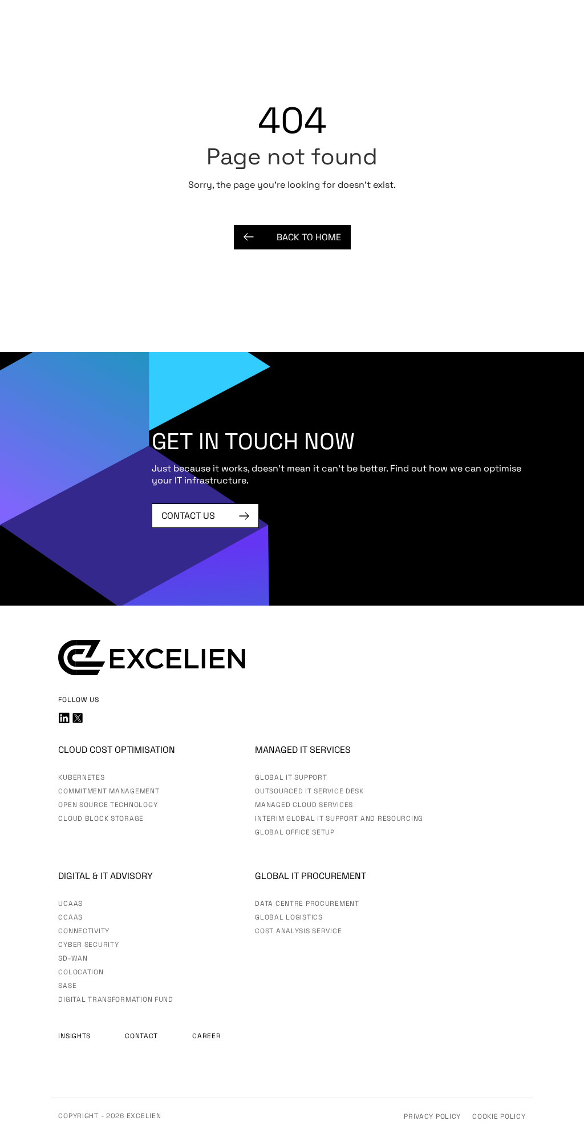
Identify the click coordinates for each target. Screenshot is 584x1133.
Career (206, 1036)
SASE (67, 985)
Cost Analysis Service (298, 931)
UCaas (70, 903)
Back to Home (309, 237)
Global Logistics (289, 917)
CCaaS (70, 917)
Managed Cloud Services (304, 804)
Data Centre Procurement (307, 903)
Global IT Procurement (310, 876)
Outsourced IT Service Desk (309, 791)
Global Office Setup (295, 832)
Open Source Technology (107, 804)
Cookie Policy (498, 1116)
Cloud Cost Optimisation (116, 750)
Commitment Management (108, 791)
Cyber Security (88, 944)
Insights (74, 1036)
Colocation (80, 972)
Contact (141, 1036)
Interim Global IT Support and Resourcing (339, 818)
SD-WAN (72, 958)
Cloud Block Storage (101, 818)
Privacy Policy (432, 1116)
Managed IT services (303, 750)
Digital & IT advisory (105, 876)
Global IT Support (291, 777)
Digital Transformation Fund (115, 999)
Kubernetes (81, 777)
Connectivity (84, 931)
